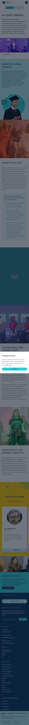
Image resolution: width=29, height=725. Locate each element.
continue (14, 369)
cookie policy (8, 365)
